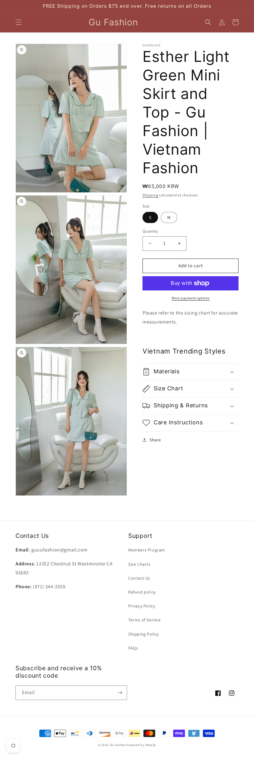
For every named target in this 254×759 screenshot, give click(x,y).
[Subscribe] (120, 692)
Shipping (150, 195)
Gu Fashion (118, 745)
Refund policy (142, 592)
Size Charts (139, 564)
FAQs (133, 648)
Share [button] (155, 440)
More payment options (191, 298)
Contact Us (139, 578)
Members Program (146, 550)
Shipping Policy (143, 634)
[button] (18, 22)
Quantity (150, 231)
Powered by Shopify (141, 745)
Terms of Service (144, 620)
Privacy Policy (141, 606)
